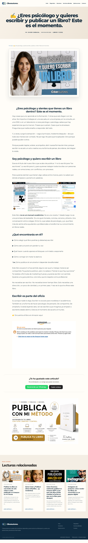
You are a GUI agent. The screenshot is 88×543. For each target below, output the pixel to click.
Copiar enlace (56, 387)
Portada (11, 45)
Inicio (47, 3)
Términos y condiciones (79, 537)
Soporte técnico (65, 537)
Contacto (84, 3)
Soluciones (59, 3)
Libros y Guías (58, 32)
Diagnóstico (52, 3)
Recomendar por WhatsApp (36, 387)
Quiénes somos (76, 3)
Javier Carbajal (34, 32)
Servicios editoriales (67, 3)
